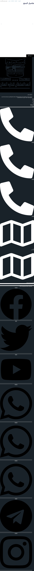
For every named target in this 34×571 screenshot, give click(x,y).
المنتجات (33, 99)
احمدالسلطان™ (24, 286)
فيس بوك (33, 102)
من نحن (33, 100)
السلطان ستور (30, 94)
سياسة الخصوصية (32, 105)
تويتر (33, 103)
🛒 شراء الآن (30, 55)
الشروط (33, 106)
